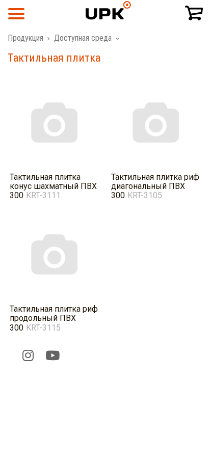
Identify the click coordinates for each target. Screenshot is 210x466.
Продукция (25, 38)
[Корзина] (193, 14)
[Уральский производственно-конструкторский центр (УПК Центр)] (104, 23)
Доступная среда (83, 38)
